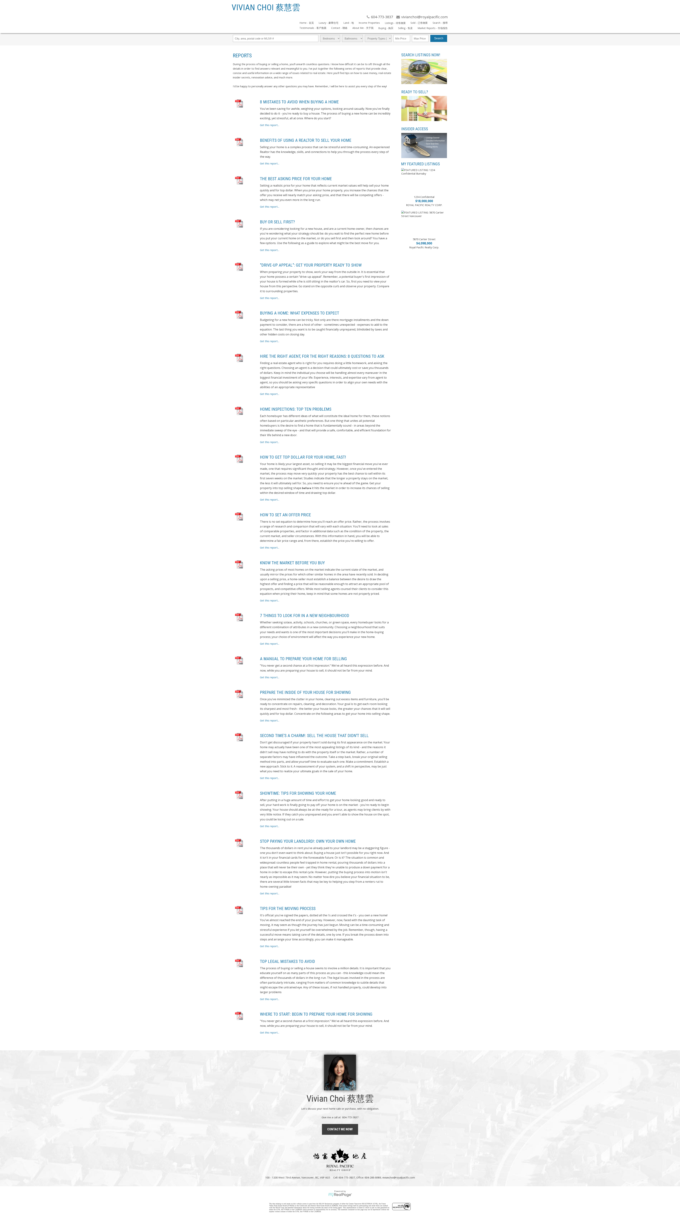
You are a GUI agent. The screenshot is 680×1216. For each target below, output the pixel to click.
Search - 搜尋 (440, 22)
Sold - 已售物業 (419, 22)
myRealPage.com (340, 1194)
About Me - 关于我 (362, 28)
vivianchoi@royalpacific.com (398, 1177)
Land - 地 (348, 22)
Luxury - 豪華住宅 (328, 22)
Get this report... (269, 125)
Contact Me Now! (340, 1129)
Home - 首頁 (306, 22)
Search (438, 38)
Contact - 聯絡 (339, 28)
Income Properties (369, 22)
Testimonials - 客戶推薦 (312, 28)
